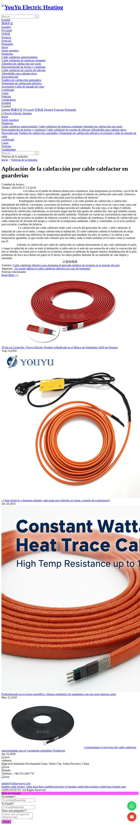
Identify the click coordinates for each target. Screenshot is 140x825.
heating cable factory (13, 786)
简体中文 (7, 23)
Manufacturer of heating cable (66, 786)
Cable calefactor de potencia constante (23, 60)
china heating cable (94, 786)
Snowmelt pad (9, 76)
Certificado (7, 89)
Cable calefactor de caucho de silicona (23, 70)
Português (7, 44)
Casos (4, 93)
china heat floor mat (37, 786)
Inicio (4, 47)
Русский (6, 30)
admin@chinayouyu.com (15, 783)
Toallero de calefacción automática (21, 80)
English (5, 19)
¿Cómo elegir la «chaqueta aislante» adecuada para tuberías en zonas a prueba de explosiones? (55, 500)
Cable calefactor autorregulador (19, 57)
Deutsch (6, 37)
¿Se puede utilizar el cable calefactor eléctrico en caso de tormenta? (52, 268)
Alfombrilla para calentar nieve (19, 73)
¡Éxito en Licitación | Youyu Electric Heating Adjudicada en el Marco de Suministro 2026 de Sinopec (59, 347)
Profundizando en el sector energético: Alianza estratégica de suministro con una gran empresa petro (58, 694)
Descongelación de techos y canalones (23, 66)
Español (6, 27)
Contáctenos (8, 99)
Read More (9, 275)
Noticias (6, 96)
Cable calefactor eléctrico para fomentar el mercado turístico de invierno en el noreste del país (66, 265)
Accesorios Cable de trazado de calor (22, 86)
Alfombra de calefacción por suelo (21, 63)
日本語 (5, 33)
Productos (7, 53)
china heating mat (115, 786)
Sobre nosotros (10, 50)
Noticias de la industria (24, 159)
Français (6, 40)
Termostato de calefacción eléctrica (21, 83)
